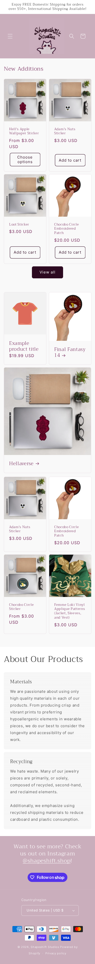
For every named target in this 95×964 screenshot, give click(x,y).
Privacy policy (55, 953)
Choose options (25, 159)
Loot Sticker (19, 224)
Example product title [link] (24, 346)
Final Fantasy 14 (70, 352)
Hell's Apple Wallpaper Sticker (24, 131)
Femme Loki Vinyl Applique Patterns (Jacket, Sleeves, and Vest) (69, 611)
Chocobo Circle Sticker (21, 607)
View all (47, 272)
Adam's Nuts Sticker (64, 131)
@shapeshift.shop (47, 861)
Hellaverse (21, 464)
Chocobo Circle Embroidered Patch (66, 228)
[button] (10, 36)
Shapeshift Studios (45, 947)
